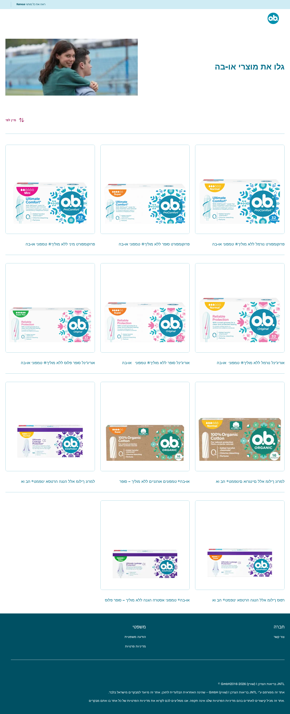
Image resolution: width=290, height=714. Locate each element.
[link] (31, 4)
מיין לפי (10, 120)
